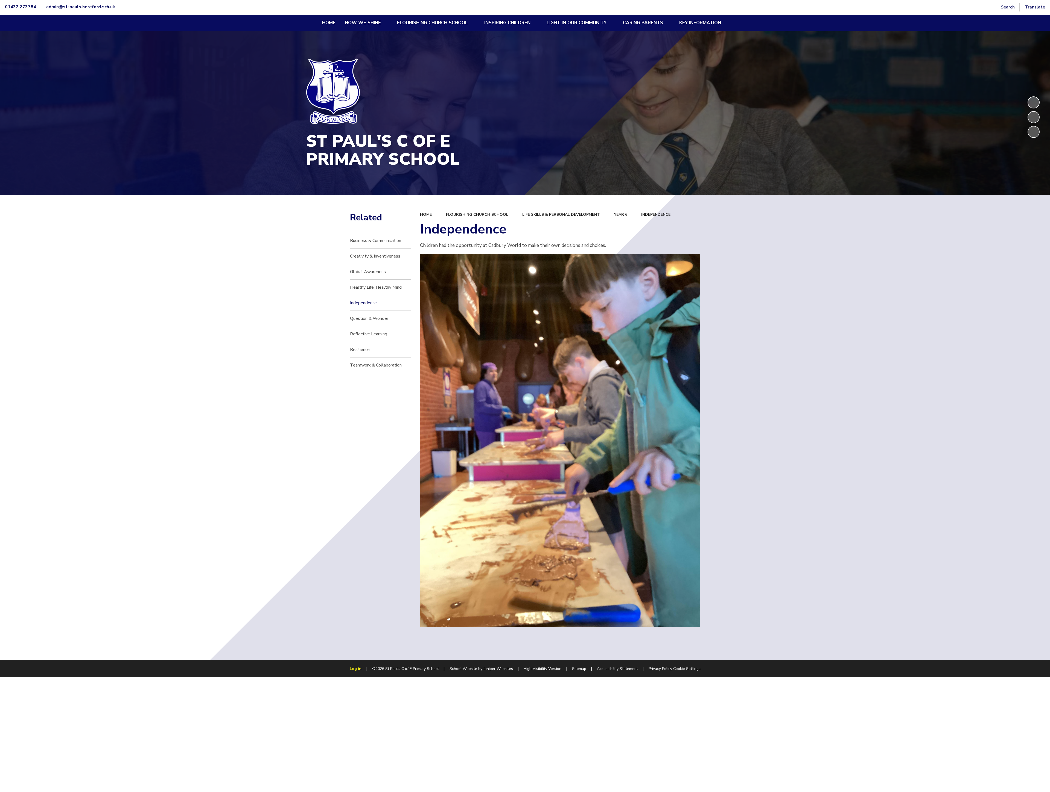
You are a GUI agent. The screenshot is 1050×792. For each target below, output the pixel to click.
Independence (655, 214)
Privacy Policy (660, 668)
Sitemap (579, 668)
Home (426, 214)
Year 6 (620, 214)
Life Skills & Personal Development (561, 214)
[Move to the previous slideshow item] (1034, 117)
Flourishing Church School (477, 214)
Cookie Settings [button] (687, 668)
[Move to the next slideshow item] (1034, 132)
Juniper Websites (498, 668)
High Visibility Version (542, 668)
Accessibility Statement (617, 668)
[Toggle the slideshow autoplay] (1034, 102)
